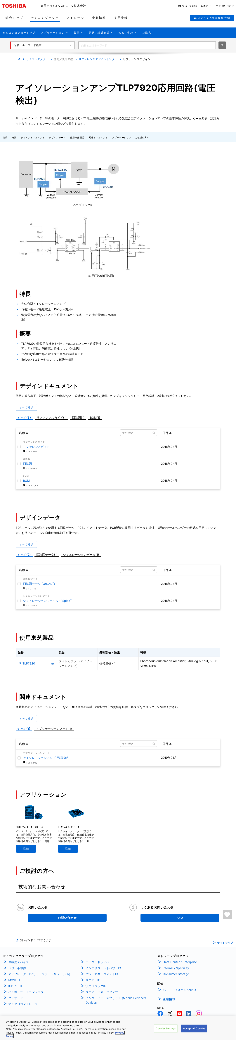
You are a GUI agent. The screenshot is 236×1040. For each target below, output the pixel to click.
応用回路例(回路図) (101, 276)
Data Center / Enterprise (180, 962)
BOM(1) (96, 417)
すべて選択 (26, 407)
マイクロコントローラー (24, 1004)
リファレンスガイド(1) (52, 417)
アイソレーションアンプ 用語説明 (45, 758)
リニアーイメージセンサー (103, 992)
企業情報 (169, 999)
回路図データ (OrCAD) (39, 584)
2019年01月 (169, 757)
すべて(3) (24, 417)
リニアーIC (93, 980)
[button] (195, 6)
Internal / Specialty (176, 968)
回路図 (27, 464)
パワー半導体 (17, 968)
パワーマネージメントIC (102, 974)
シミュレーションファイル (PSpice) (48, 601)
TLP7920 (28, 663)
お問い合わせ (67, 918)
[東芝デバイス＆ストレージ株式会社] (63, 6)
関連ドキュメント (98, 137)
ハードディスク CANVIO (179, 990)
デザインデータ (57, 137)
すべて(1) (24, 729)
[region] (118, 1028)
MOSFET (14, 980)
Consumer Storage (176, 974)
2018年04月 (169, 447)
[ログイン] (227, 914)
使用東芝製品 (77, 137)
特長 (5, 137)
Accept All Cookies (194, 1028)
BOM (26, 480)
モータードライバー (99, 962)
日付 (165, 433)
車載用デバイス (18, 962)
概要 (14, 137)
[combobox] (147, 45)
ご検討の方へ (142, 137)
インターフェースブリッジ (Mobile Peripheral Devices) (116, 1000)
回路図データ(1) (47, 554)
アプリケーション (121, 137)
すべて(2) (24, 554)
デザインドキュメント (33, 137)
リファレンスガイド (36, 447)
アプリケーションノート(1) (54, 729)
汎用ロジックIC (96, 986)
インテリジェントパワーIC (103, 968)
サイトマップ (225, 942)
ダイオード (15, 998)
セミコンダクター (37, 59)
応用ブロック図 (83, 205)
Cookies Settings (166, 1028)
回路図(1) (79, 417)
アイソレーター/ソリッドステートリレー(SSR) (39, 974)
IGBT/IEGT (15, 986)
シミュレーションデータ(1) (81, 554)
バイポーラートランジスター (27, 992)
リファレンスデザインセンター (98, 59)
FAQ (180, 918)
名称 (22, 433)
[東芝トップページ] (21, 6)
